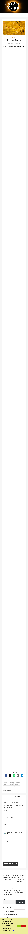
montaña (8, 884)
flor (10, 879)
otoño (13, 786)
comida (15, 877)
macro (14, 881)
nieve (8, 886)
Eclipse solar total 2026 (10, 911)
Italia (22, 879)
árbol (5, 782)
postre (4, 888)
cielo (8, 877)
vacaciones (6, 894)
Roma (16, 888)
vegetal (20, 786)
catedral (5, 877)
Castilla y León (21, 875)
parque (15, 886)
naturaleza (7, 786)
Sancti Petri (5, 890)
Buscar (5, 899)
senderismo (15, 890)
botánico (11, 782)
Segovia (10, 890)
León (12, 881)
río (19, 888)
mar (4, 884)
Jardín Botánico (8, 784)
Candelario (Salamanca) (11, 914)
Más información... (8, 931)
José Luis (8, 790)
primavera (8, 888)
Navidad (5, 886)
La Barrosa (8, 881)
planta (19, 886)
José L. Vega (14, 5)
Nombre (6, 810)
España (18, 782)
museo (12, 884)
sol (12, 892)
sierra (20, 890)
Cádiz (18, 877)
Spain (15, 892)
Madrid (17, 784)
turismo (20, 892)
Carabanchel (15, 875)
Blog (14, 37)
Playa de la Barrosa (9, 908)
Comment (6, 841)
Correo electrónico (10, 817)
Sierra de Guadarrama (7, 892)
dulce (22, 877)
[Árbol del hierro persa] (6, 559)
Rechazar (24, 925)
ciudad (11, 877)
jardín (4, 881)
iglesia (19, 879)
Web (4, 825)
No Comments (17, 43)
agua (4, 875)
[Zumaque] (14, 719)
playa (22, 886)
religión (12, 888)
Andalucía (9, 875)
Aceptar (18, 925)
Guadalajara (14, 879)
